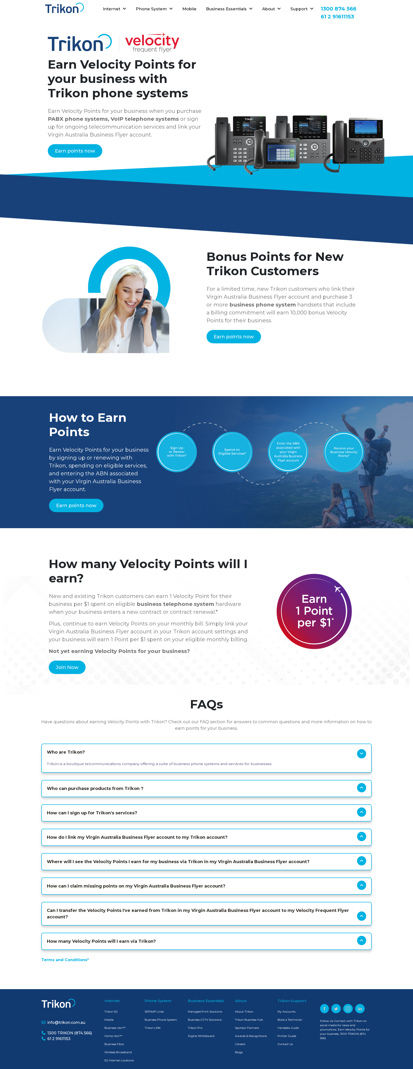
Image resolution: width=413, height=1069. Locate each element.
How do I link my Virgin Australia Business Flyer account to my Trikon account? (137, 837)
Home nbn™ (113, 1036)
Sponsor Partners (247, 1028)
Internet (113, 8)
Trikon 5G (111, 1011)
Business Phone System (161, 1019)
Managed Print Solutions (205, 1011)
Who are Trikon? (66, 752)
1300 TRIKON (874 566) (68, 1033)
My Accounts (286, 1011)
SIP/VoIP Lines (154, 1011)
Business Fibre (114, 1044)
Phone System (152, 8)
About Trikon (244, 1011)
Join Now (67, 667)
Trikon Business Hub (249, 1019)
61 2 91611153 (58, 1038)
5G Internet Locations (119, 1060)
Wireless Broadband (118, 1052)
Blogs (239, 1052)
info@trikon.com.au (66, 1022)
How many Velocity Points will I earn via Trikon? (101, 941)
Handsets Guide (288, 1028)
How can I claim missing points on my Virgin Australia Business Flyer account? (136, 886)
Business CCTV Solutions (205, 1019)
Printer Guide (286, 1036)
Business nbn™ (114, 1028)
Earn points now (75, 151)
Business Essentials (227, 8)
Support (300, 8)
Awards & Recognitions (251, 1036)
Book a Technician (289, 1019)
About (269, 8)
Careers (240, 1044)
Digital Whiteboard (201, 1036)
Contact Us (285, 1044)
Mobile (189, 8)
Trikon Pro (195, 1028)
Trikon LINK (153, 1028)
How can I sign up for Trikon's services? (92, 813)
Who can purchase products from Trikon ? (95, 788)
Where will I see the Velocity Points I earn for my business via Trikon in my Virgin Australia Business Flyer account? (178, 861)
